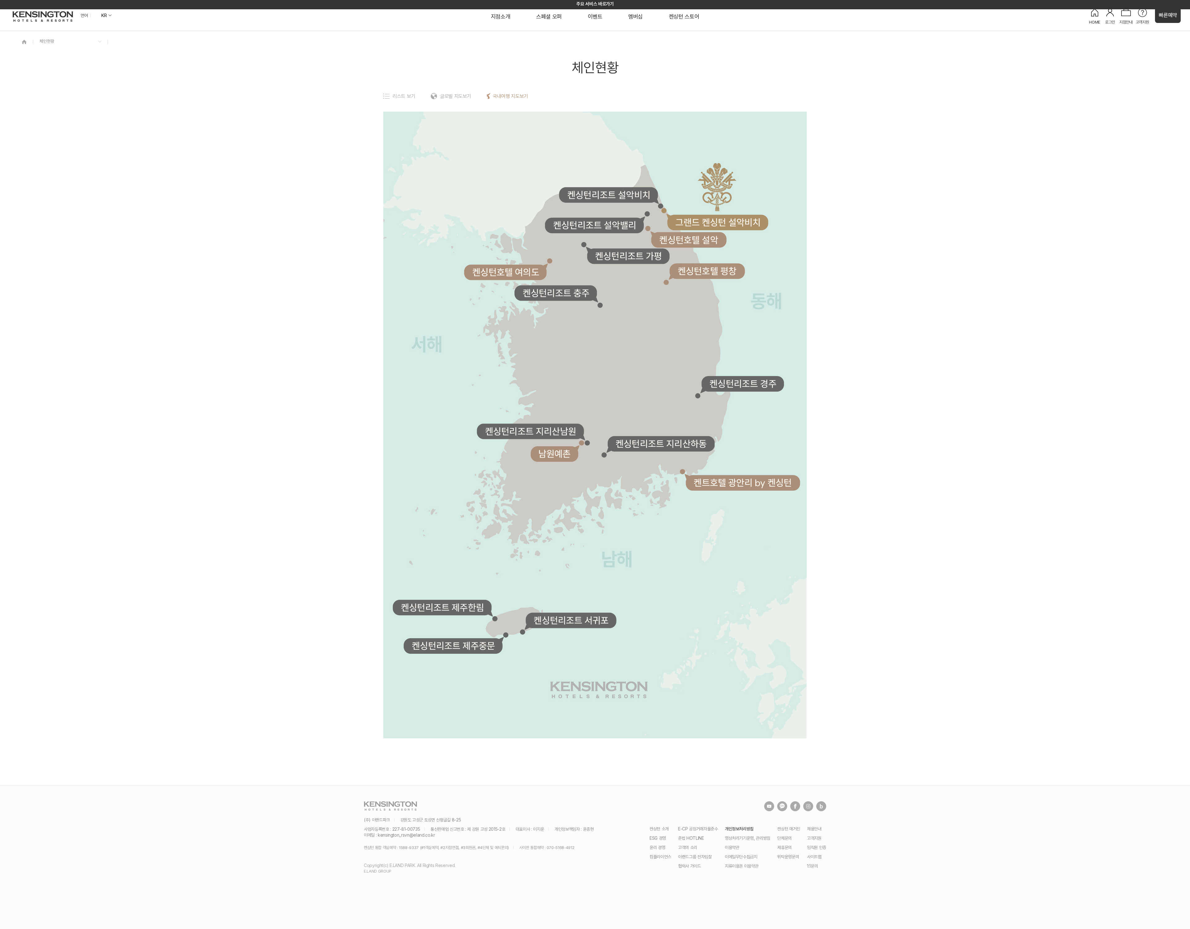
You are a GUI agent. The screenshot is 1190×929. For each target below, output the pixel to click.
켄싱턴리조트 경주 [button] (743, 384)
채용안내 (814, 828)
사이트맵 (814, 856)
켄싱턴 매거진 (788, 828)
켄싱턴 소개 (659, 828)
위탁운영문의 (788, 856)
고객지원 (814, 838)
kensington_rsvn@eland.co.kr (406, 835)
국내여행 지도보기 (510, 96)
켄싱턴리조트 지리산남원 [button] (531, 431)
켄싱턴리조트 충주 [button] (556, 293)
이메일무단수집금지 (741, 856)
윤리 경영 (657, 847)
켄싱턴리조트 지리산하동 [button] (661, 444)
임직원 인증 (816, 847)
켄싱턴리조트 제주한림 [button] (442, 607)
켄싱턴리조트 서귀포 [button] (571, 620)
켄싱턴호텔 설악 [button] (689, 240)
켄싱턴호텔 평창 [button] (707, 271)
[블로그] (821, 806)
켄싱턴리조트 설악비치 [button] (608, 195)
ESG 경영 (658, 838)
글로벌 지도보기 (455, 96)
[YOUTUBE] (769, 806)
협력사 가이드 (689, 866)
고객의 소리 (687, 847)
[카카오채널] (782, 806)
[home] (24, 41)
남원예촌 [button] (554, 454)
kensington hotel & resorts (42, 16)
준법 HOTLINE (691, 838)
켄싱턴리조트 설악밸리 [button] (594, 225)
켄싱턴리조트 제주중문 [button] (453, 646)
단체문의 (784, 838)
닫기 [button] (810, 384)
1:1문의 (812, 866)
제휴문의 (784, 847)
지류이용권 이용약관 (742, 866)
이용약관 (732, 847)
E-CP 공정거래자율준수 (698, 828)
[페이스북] (795, 806)
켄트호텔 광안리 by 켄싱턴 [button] (742, 484)
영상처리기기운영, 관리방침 (747, 838)
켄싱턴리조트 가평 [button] (628, 256)
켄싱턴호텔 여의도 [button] (505, 272)
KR (104, 15)
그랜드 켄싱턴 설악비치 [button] (717, 223)
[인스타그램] (808, 806)
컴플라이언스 (660, 856)
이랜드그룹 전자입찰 (695, 856)
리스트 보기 (404, 96)
